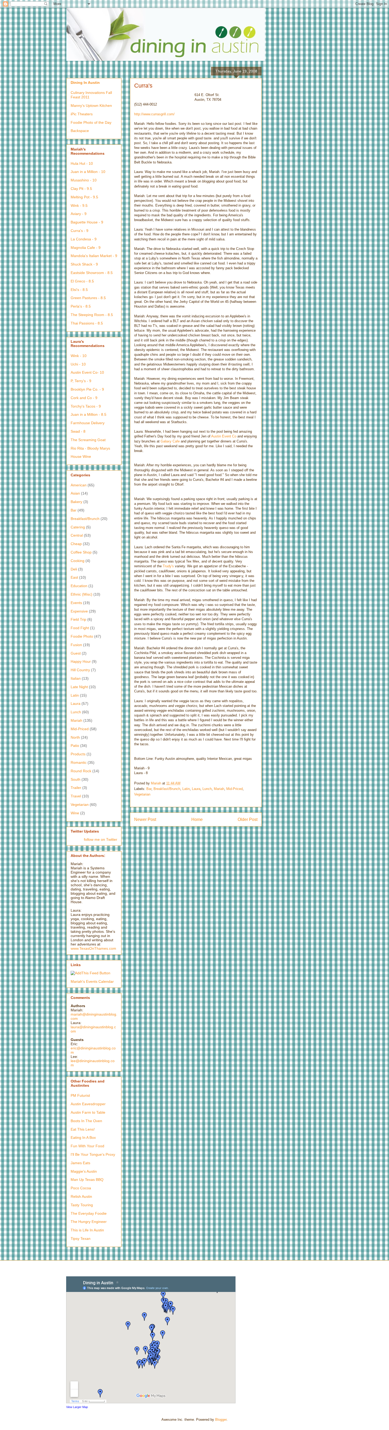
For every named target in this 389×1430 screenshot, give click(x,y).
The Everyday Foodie (89, 1213)
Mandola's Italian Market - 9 (94, 256)
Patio (75, 745)
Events (76, 603)
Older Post (247, 819)
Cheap (76, 544)
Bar (148, 789)
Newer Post (145, 819)
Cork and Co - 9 (84, 398)
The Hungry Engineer (89, 1221)
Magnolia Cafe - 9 (86, 247)
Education (79, 586)
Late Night (79, 687)
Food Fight (80, 628)
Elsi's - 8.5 (79, 289)
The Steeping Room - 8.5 (92, 315)
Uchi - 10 (78, 364)
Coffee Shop (81, 552)
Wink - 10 (79, 356)
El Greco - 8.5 (82, 281)
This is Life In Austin (87, 1230)
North (75, 737)
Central (77, 535)
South (75, 779)
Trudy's (168, 566)
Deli (74, 569)
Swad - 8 (78, 431)
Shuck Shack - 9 (84, 264)
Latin (186, 789)
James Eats (80, 1163)
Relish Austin (81, 1196)
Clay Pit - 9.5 (81, 188)
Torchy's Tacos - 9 (86, 406)
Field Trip (78, 619)
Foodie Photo (82, 636)
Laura (196, 789)
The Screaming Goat (88, 440)
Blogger (221, 1420)
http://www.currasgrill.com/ (154, 114)
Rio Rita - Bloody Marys (90, 448)
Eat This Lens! (83, 1129)
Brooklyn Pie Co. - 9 (87, 389)
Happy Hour (81, 661)
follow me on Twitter (100, 839)
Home (197, 819)
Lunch (207, 789)
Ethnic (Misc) (81, 594)
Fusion (76, 645)
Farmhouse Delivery (88, 423)
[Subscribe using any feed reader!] (90, 973)
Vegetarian (142, 794)
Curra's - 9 (79, 231)
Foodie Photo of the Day (91, 122)
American (79, 485)
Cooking (77, 561)
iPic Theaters (82, 114)
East (74, 577)
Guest (76, 653)
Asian (75, 493)
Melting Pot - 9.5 (84, 197)
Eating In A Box (83, 1137)
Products (78, 754)
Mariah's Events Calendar (92, 981)
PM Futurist (80, 1095)
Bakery (76, 502)
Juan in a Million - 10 (88, 172)
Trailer (76, 787)
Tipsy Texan (81, 1238)
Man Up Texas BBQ (87, 1179)
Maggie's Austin (84, 1171)
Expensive (79, 611)
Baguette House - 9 (87, 222)
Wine (75, 813)
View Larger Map (77, 1407)
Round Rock (81, 771)
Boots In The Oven (86, 1121)
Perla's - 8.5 (81, 306)
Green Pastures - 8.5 (88, 298)
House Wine (81, 456)
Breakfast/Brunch (166, 789)
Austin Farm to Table (88, 1112)
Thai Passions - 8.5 (87, 323)
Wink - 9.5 (79, 205)
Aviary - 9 (79, 214)
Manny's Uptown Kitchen (91, 105)
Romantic (79, 762)
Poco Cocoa (81, 1188)
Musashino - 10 (84, 180)
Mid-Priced (234, 789)
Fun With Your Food (87, 1146)
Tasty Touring (82, 1205)
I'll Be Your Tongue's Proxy (93, 1154)
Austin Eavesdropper (88, 1104)
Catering (78, 527)
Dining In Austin (85, 82)
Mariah (219, 789)
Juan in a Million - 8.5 (88, 414)
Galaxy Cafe (170, 441)
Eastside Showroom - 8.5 (92, 273)
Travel (76, 796)
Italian (76, 678)
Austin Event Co (223, 436)
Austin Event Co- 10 (87, 372)
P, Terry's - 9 (81, 381)
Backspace (80, 131)
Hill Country (80, 670)
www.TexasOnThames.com (93, 948)
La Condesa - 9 (84, 239)
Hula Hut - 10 (82, 163)
